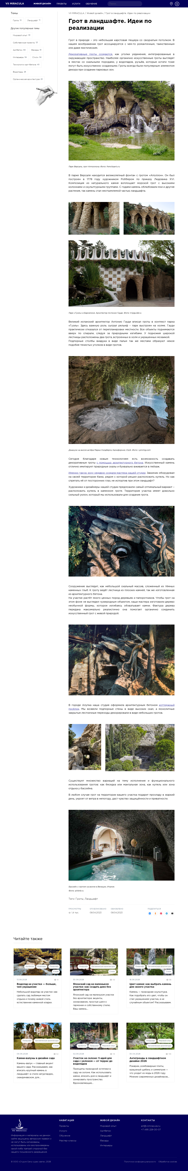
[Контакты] (171, 3)
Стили (55, 971)
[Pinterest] (153, 3)
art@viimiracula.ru (150, 1126)
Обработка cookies (167, 1162)
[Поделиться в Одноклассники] (155, 913)
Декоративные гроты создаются (90, 54)
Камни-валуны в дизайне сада (36, 1058)
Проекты (61, 4)
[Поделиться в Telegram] (166, 913)
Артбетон (30, 966)
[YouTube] (157, 3)
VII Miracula (15, 4)
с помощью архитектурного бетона (120, 463)
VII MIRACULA (76, 13)
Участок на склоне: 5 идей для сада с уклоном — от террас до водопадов (92, 1061)
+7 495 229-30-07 (151, 1129)
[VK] (161, 3)
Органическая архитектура (103, 966)
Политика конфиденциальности (140, 1162)
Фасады (104, 1140)
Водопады (41, 966)
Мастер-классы (67, 1140)
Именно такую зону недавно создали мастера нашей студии (107, 473)
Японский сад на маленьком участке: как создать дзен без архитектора (92, 987)
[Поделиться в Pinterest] (161, 913)
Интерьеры (106, 1145)
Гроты (79, 898)
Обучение (91, 4)
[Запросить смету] (177, 4)
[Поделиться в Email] (172, 913)
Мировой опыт (108, 1046)
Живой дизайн (42, 4)
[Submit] (139, 3)
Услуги (76, 4)
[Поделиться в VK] (150, 913)
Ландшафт (91, 898)
